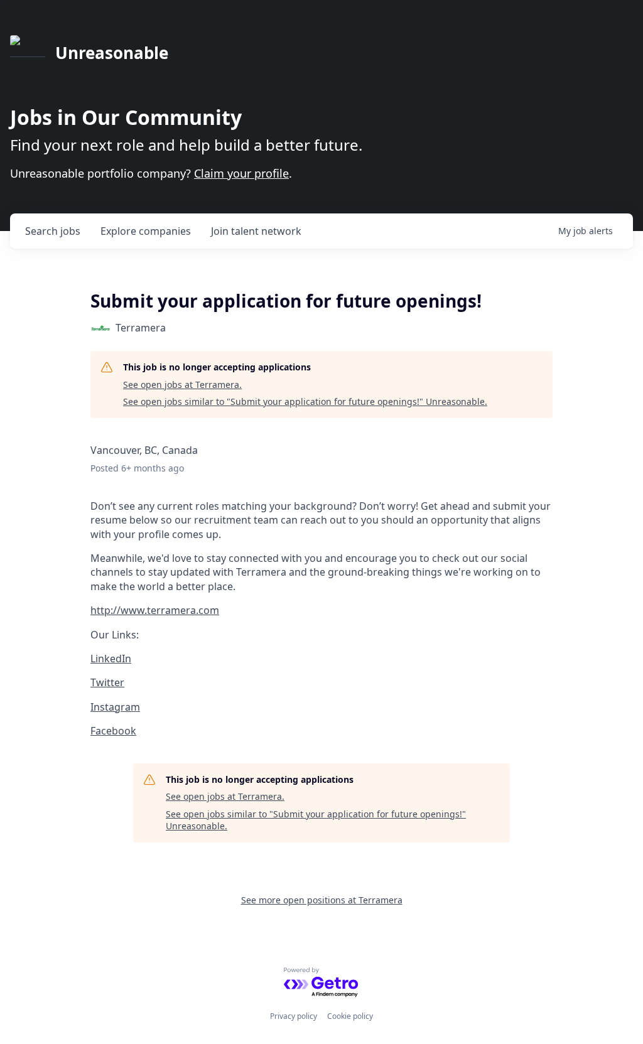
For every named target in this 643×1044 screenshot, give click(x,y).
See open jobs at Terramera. (182, 384)
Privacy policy (293, 1016)
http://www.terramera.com (154, 610)
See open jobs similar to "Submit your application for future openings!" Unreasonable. (305, 401)
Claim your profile (241, 173)
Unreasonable (111, 52)
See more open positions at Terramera (322, 900)
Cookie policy (350, 1016)
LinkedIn (110, 658)
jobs (52, 231)
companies (145, 231)
